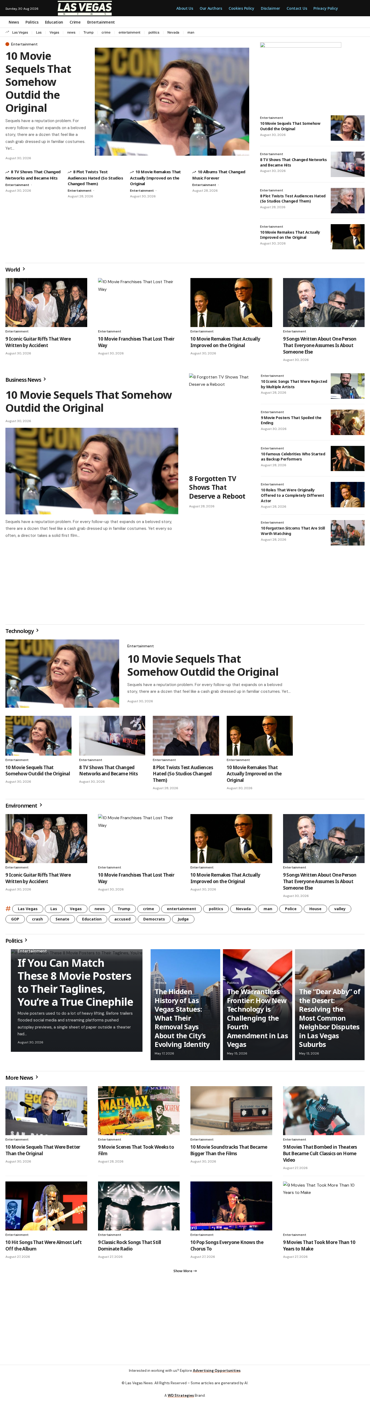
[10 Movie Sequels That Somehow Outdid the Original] (172, 102)
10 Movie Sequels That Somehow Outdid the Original (38, 81)
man (190, 32)
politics (153, 32)
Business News (23, 379)
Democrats (154, 921)
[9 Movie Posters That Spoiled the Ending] (348, 422)
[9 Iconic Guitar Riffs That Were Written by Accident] (46, 302)
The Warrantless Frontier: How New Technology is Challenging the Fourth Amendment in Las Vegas (257, 1020)
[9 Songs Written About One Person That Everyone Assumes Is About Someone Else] (324, 302)
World (13, 269)
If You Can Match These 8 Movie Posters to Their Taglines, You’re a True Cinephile (75, 984)
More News (19, 1079)
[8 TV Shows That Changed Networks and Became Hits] (348, 164)
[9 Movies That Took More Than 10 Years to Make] (324, 1208)
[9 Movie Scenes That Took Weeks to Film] (139, 1112)
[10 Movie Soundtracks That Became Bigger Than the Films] (231, 1112)
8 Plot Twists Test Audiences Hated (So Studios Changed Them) (95, 177)
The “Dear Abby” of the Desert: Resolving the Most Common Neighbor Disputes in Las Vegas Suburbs (329, 1020)
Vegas (54, 32)
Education (92, 921)
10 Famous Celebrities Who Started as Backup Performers (293, 456)
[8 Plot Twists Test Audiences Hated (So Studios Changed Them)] (348, 200)
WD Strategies (181, 1400)
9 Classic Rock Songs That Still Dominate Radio (129, 1247)
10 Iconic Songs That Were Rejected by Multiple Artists (294, 384)
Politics (14, 942)
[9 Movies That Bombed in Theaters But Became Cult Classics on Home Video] (324, 1112)
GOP (15, 921)
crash (37, 921)
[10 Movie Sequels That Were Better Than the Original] (46, 1112)
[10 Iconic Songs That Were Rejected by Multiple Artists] (348, 386)
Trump (88, 32)
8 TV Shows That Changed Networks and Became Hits (108, 772)
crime (106, 32)
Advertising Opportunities (217, 1375)
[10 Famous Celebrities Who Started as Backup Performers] (348, 458)
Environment (21, 807)
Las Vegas (20, 32)
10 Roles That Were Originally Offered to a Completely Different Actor (292, 495)
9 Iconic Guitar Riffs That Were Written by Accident (38, 342)
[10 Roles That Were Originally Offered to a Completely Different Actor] (348, 494)
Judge (183, 921)
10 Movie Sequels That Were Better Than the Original (42, 1152)
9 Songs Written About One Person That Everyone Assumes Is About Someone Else (319, 345)
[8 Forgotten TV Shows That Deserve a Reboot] (219, 422)
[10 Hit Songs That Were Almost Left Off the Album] (46, 1208)
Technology (20, 633)
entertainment (129, 32)
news (71, 32)
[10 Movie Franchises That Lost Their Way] (139, 302)
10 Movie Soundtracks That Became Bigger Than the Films (228, 1152)
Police (291, 910)
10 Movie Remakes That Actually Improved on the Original (155, 177)
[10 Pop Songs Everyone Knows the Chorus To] (231, 1208)
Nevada (173, 32)
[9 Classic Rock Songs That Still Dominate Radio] (139, 1208)
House (315, 910)
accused (122, 921)
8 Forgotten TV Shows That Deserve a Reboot (217, 487)
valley (340, 910)
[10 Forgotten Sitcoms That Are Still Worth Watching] (348, 533)
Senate (62, 921)
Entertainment (24, 44)
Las (38, 32)
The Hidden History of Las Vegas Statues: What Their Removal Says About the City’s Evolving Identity (182, 1020)
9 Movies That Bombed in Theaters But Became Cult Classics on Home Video (320, 1155)
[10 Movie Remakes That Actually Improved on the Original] (348, 237)
